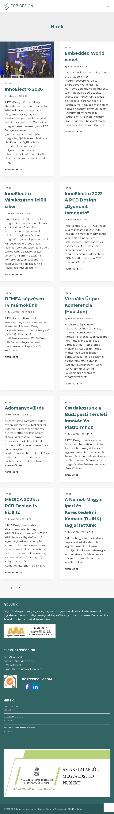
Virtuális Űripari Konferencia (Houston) (83, 305)
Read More (13, 169)
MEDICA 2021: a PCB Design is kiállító (22, 506)
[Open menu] (107, 6)
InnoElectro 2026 (24, 89)
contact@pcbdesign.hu (19, 661)
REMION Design (75, 809)
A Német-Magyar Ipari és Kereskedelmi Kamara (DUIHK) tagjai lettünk (84, 512)
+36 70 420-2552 (14, 656)
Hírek (8, 84)
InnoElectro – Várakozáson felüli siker (25, 200)
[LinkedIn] (35, 686)
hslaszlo (12, 96)
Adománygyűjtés (24, 408)
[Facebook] (27, 686)
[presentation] (27, 60)
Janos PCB (73, 66)
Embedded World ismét (13, 717)
